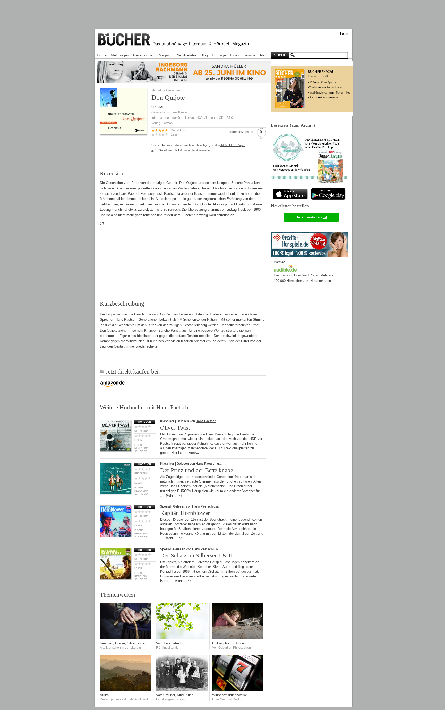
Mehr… (194, 453)
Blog (204, 55)
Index (234, 55)
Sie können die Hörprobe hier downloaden (185, 150)
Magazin (166, 55)
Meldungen (120, 55)
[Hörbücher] (285, 268)
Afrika (104, 695)
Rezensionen (144, 55)
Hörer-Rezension (241, 132)
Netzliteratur (186, 55)
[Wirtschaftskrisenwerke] (238, 689)
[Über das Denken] (238, 638)
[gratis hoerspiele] (309, 243)
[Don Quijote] (123, 133)
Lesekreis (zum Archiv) (293, 125)
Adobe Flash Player (232, 145)
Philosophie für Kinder (228, 643)
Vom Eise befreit (168, 643)
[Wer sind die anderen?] (125, 689)
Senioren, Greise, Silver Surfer (123, 643)
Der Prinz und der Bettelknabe (196, 470)
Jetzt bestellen (309, 217)
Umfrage (219, 55)
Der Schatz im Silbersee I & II (196, 555)
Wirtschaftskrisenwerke (229, 695)
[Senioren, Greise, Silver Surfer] (125, 638)
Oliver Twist (175, 428)
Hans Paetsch (180, 112)
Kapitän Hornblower (185, 513)
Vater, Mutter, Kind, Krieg (174, 695)
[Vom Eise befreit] (182, 638)
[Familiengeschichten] (182, 689)
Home (102, 55)
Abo (263, 55)
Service (249, 55)
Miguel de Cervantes (166, 90)
